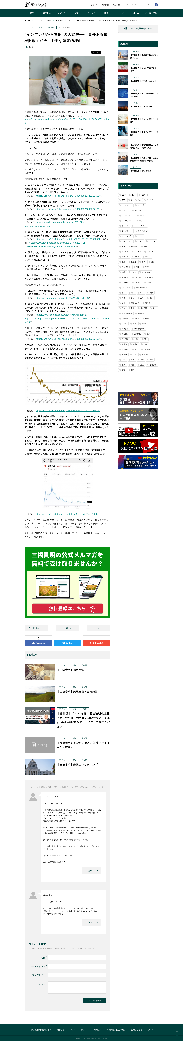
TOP (32, 13)
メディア (62, 13)
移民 (134, 324)
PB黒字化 (144, 195)
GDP (124, 195)
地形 (137, 267)
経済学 (144, 324)
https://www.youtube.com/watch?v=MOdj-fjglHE (61, 315)
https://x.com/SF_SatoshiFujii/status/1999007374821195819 (68, 514)
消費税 (136, 318)
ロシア (140, 241)
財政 (134, 354)
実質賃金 (137, 282)
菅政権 (124, 344)
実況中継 (125, 282)
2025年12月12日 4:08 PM (52, 803)
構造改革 (143, 308)
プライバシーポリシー (79, 1030)
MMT (133, 195)
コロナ (141, 215)
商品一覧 (116, 5)
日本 (123, 308)
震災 (123, 370)
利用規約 (97, 1030)
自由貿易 (125, 339)
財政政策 (145, 354)
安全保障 (150, 277)
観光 (136, 349)
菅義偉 (135, 344)
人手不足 (137, 252)
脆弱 (148, 334)
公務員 (136, 257)
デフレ (141, 221)
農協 (151, 360)
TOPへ (67, 628)
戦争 (142, 293)
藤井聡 (31, 47)
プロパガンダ (143, 231)
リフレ (140, 236)
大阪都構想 (146, 272)
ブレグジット (127, 231)
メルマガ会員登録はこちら (140, 28)
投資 (123, 298)
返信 (90, 870)
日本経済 (47, 13)
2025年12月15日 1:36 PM (52, 902)
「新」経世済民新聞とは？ (40, 1030)
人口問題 (125, 252)
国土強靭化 (126, 267)
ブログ (150, 1030)
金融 (142, 365)
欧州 (106, 13)
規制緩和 (125, 349)
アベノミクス (136, 200)
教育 (151, 298)
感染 (123, 293)
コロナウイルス (127, 221)
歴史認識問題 (127, 313)
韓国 (133, 370)
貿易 (133, 360)
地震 (123, 272)
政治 (77, 13)
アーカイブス (151, 13)
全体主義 (125, 257)
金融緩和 (153, 365)
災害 (147, 318)
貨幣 (123, 360)
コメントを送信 (94, 1000)
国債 (152, 262)
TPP (123, 200)
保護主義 (150, 252)
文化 (123, 303)
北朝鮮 (147, 257)
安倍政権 (125, 277)
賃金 (142, 360)
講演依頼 (105, 5)
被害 (145, 344)
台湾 (143, 262)
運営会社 (60, 1030)
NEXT (98, 628)
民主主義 (141, 313)
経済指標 (125, 329)
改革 (133, 298)
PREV (36, 628)
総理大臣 (137, 334)
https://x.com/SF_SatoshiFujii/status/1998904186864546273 (68, 410)
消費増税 (125, 318)
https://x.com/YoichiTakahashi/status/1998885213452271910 (68, 196)
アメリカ (91, 13)
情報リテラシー (142, 288)
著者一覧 (93, 5)
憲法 (133, 293)
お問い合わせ (136, 1030)
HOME (27, 20)
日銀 (133, 308)
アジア (121, 13)
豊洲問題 (147, 349)
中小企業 (134, 246)
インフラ (141, 205)
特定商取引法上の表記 (116, 1030)
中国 (123, 246)
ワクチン (152, 241)
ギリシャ (137, 210)
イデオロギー (127, 205)
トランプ (125, 226)
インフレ (125, 210)
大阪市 (133, 272)
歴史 (154, 308)
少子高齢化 (126, 288)
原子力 (133, 262)
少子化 (149, 282)
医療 (123, 262)
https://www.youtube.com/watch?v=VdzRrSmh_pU (62, 298)
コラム (136, 13)
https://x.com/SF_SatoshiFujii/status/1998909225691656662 (68, 239)
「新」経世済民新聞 (36, 4)
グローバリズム (127, 215)
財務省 (124, 354)
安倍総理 (137, 277)
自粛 (136, 339)
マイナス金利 (127, 236)
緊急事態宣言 (139, 329)
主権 (145, 246)
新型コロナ (135, 303)
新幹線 (147, 303)
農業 (123, 365)
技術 (151, 293)
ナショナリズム (140, 226)
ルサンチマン (127, 241)
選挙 (133, 365)
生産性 (124, 324)
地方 (147, 267)
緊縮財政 (125, 334)
